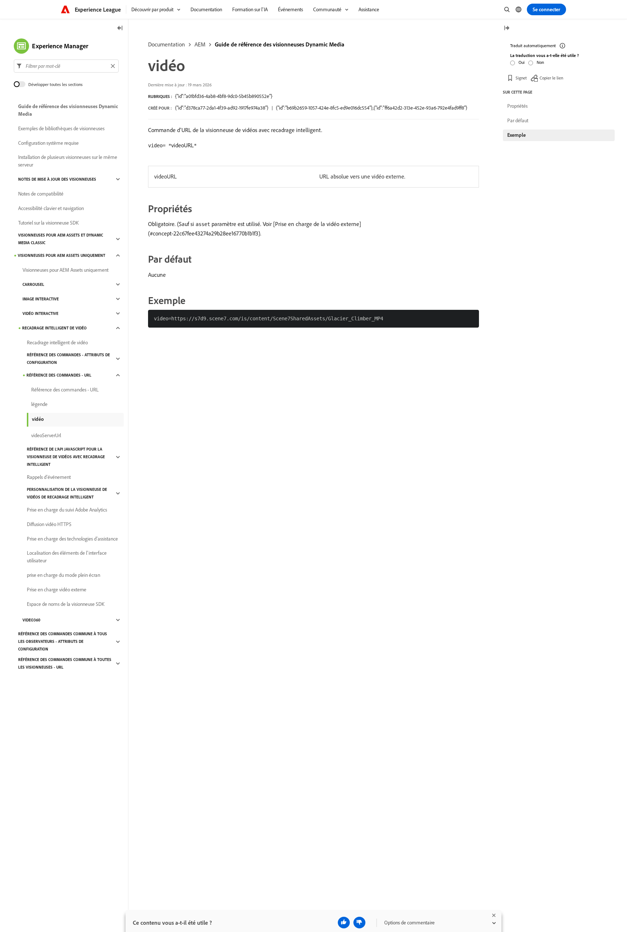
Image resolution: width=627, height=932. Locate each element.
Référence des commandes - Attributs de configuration (68, 358)
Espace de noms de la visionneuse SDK (65, 604)
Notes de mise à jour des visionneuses (57, 179)
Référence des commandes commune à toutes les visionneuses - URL (64, 663)
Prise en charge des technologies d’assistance (72, 538)
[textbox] (66, 66)
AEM (199, 44)
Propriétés (517, 106)
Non (540, 62)
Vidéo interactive (40, 313)
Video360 (31, 620)
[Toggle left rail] (120, 28)
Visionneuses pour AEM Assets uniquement (61, 255)
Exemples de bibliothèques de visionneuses (61, 128)
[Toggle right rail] (507, 28)
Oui (522, 62)
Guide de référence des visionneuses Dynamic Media (279, 44)
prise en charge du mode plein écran (63, 575)
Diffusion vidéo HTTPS (49, 524)
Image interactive (40, 298)
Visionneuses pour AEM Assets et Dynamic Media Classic (60, 239)
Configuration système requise (48, 143)
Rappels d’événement (49, 477)
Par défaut (517, 120)
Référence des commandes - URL (58, 375)
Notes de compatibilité (40, 193)
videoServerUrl (46, 435)
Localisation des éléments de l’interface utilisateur (67, 557)
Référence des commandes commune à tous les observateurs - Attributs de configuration (62, 641)
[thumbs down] (359, 922)
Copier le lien (551, 78)
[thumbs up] (344, 922)
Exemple (516, 135)
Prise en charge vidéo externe (56, 589)
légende (39, 404)
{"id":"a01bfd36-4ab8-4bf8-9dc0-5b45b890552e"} (223, 96)
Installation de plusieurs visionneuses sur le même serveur (67, 161)
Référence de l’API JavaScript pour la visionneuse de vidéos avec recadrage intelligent (66, 457)
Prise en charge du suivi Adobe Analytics (67, 509)
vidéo (38, 419)
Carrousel (33, 284)
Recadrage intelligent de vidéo (54, 327)
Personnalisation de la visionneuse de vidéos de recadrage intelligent (67, 493)
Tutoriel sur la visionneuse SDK (48, 222)
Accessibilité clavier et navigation (51, 208)
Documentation (166, 44)
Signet (521, 78)
